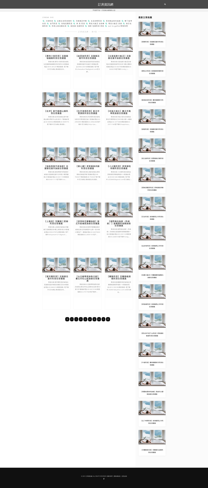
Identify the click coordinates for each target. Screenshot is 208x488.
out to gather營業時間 (117, 26)
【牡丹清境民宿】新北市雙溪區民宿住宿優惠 (88, 112)
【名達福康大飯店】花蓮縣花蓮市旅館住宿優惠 (119, 57)
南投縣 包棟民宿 (77, 26)
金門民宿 (53, 23)
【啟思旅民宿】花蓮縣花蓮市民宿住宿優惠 (88, 57)
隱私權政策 (117, 476)
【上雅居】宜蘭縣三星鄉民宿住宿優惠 (56, 222)
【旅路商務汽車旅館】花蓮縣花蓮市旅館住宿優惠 (56, 167)
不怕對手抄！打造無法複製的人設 (104, 10)
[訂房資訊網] (104, 479)
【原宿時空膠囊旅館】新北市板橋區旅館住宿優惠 (88, 222)
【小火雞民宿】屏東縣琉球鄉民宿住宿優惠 (119, 167)
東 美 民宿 (80, 23)
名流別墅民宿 (96, 21)
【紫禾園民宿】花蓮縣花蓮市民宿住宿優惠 (56, 277)
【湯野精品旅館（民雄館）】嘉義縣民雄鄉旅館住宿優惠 (119, 223)
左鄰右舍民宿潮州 (64, 21)
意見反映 (124, 476)
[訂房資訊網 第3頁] (72, 319)
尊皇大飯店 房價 (115, 23)
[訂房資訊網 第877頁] (108, 319)
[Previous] (67, 319)
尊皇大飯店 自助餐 (96, 23)
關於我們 (109, 476)
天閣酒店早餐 (81, 21)
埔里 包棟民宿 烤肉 (95, 26)
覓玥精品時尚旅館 (113, 21)
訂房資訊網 (105, 4)
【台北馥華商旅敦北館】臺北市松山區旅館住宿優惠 (88, 278)
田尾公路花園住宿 (59, 26)
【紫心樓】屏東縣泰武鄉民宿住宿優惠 (88, 167)
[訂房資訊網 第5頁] (103, 319)
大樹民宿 (49, 21)
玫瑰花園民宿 (66, 23)
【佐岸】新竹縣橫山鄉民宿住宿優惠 (56, 112)
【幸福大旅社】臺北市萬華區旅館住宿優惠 (119, 112)
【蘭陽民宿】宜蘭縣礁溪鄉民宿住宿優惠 (119, 277)
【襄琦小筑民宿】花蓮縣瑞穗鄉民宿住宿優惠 (56, 57)
